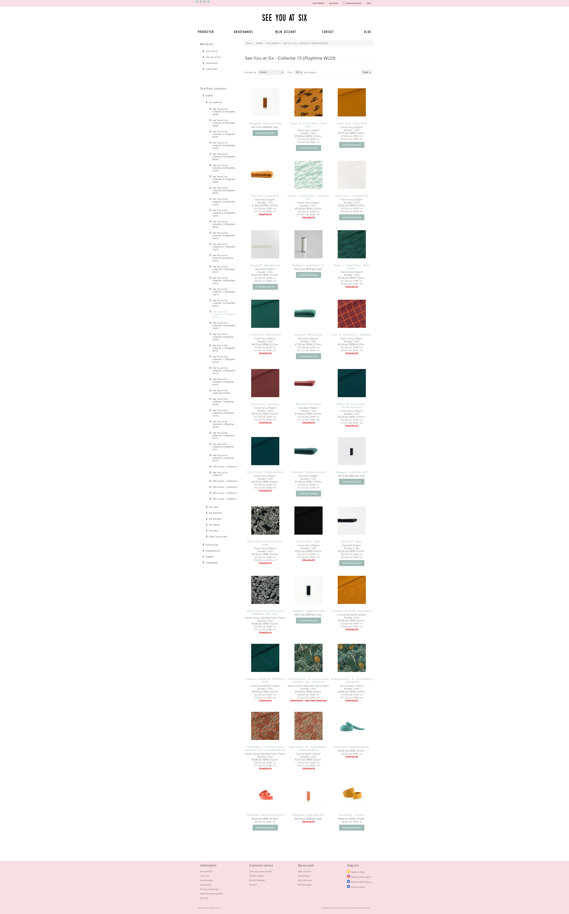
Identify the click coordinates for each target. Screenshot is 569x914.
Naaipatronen (213, 550)
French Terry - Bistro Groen (265, 334)
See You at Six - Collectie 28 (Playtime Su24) (223, 168)
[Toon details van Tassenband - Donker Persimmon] (265, 794)
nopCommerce (215, 908)
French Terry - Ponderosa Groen (265, 472)
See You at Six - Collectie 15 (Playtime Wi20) (223, 314)
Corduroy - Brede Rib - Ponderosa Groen (265, 680)
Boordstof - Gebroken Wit (265, 265)
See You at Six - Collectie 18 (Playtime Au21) (223, 281)
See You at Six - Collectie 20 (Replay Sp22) (222, 258)
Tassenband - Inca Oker (351, 814)
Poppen (210, 556)
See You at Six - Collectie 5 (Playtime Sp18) (223, 424)
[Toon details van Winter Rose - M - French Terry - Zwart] (265, 520)
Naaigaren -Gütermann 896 (308, 814)
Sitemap (204, 898)
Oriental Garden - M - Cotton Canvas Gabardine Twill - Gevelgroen (308, 680)
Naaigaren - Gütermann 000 (308, 610)
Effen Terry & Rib (218, 536)
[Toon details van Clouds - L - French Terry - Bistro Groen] (352, 244)
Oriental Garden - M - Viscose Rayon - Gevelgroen (351, 680)
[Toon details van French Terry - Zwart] (308, 520)
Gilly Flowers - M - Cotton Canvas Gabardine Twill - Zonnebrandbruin (265, 748)
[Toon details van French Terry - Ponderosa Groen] (265, 451)
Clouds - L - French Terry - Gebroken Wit (308, 197)
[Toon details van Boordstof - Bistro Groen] (308, 314)
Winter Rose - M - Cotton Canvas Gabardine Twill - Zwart (265, 612)
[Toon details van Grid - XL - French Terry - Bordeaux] (352, 314)
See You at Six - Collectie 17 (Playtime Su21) (223, 292)
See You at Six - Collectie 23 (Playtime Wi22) (223, 224)
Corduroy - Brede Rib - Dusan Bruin (352, 610)
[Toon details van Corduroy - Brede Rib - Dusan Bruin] (352, 590)
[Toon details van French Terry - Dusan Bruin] (352, 102)
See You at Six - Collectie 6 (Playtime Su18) (223, 413)
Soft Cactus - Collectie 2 (225, 493)
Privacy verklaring (209, 889)
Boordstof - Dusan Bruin (265, 195)
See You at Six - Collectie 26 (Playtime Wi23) (223, 191)
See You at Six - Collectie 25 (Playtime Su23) (223, 202)
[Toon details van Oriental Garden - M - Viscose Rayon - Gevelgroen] (352, 658)
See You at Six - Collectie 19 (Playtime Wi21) (223, 269)
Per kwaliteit (215, 513)
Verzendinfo (206, 871)
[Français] (205, 2)
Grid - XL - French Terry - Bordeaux (351, 334)
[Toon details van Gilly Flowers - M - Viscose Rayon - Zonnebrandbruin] (308, 726)
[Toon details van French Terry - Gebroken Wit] (352, 175)
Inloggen (333, 3)
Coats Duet (211, 69)
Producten (205, 31)
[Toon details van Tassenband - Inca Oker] (352, 794)
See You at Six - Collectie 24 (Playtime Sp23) (223, 213)
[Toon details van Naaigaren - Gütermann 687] (352, 451)
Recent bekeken (257, 880)
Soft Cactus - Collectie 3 (225, 487)
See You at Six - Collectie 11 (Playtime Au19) (223, 359)
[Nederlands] (201, 2)
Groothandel (244, 31)
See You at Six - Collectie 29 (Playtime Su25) (223, 145)
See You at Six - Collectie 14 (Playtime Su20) (223, 326)
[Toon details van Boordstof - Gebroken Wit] (265, 244)
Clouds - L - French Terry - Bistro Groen (351, 267)
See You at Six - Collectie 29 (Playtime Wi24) (223, 157)
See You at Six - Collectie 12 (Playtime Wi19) (223, 348)
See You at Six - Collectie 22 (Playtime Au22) (223, 236)
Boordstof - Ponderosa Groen (308, 472)
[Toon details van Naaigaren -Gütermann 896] (308, 794)
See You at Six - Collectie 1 (220, 474)
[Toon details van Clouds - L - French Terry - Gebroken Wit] (308, 175)
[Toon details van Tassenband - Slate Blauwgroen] (352, 726)
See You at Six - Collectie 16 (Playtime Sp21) (223, 303)
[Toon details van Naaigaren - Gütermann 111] (308, 244)
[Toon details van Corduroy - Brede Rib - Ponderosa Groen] (265, 658)
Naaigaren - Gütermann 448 (265, 123)
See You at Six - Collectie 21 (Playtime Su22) (223, 247)
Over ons (204, 875)
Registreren (318, 3)
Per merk (214, 507)
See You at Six (213, 57)
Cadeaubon (212, 562)
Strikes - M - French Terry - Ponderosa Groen (352, 406)
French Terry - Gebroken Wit (351, 195)
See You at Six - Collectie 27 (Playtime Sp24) (223, 179)
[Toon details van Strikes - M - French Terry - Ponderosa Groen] (352, 383)
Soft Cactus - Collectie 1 (225, 499)
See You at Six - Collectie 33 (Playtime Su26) (223, 112)
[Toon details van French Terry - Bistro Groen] (265, 314)
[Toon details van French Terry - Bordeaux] (265, 383)
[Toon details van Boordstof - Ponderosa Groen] (308, 451)
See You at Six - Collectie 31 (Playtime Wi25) (223, 134)
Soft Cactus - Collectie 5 (225, 466)
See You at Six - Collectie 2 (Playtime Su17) (223, 458)
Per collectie (273, 43)
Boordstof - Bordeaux (308, 404)
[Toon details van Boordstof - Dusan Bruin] (265, 175)
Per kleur (214, 530)
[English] (197, 2)
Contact (328, 31)
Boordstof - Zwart (352, 541)
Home (249, 43)
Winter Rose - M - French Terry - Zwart (265, 543)
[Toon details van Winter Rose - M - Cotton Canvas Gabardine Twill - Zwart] (265, 590)
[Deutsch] (209, 2)
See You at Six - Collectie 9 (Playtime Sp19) (223, 382)
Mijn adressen (305, 880)
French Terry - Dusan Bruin (351, 123)
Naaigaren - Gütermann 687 (352, 472)
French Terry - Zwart (308, 541)
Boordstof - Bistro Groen (308, 334)
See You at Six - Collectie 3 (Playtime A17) (223, 447)
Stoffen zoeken (256, 875)
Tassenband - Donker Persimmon (265, 814)
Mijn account (286, 31)
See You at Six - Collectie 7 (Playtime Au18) (223, 402)
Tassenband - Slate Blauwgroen (352, 746)
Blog (367, 31)
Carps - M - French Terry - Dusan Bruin (308, 125)
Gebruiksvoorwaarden (211, 893)
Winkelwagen (305, 884)
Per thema (214, 525)
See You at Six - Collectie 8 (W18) (221, 391)
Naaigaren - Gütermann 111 (308, 265)
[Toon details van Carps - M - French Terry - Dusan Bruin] (308, 102)
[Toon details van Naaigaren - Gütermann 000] (308, 590)
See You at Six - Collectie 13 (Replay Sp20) (222, 337)
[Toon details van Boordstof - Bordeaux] (308, 383)
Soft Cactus (212, 51)
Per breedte (215, 519)
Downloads (206, 884)
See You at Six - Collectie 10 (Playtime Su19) (223, 371)
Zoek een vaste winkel (260, 871)
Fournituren (212, 545)
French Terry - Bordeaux (265, 404)
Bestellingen (304, 875)
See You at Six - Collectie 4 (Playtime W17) (223, 436)
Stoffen (259, 43)
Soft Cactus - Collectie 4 (225, 481)
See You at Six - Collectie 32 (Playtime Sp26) (223, 123)
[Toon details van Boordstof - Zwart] (352, 520)
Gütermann (212, 63)
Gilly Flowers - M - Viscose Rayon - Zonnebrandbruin (308, 748)
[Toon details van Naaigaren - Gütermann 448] (265, 102)
